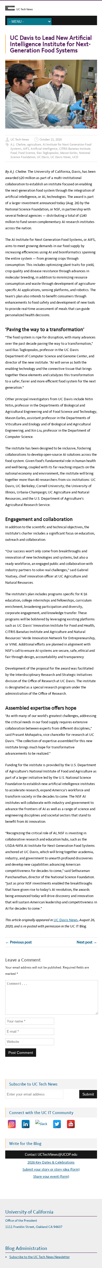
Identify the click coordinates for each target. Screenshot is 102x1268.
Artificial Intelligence (44, 149)
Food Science (26, 153)
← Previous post (18, 942)
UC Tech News (19, 139)
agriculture (34, 144)
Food (13, 153)
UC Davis (43, 157)
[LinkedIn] (25, 1124)
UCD (75, 157)
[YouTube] (70, 1124)
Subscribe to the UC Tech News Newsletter (39, 1257)
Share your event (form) (51, 1176)
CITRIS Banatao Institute (74, 149)
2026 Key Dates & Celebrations (51, 1162)
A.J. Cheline (18, 144)
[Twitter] (57, 1124)
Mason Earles (68, 153)
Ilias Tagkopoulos (48, 153)
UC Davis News (60, 157)
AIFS (26, 149)
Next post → (87, 942)
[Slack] (41, 1124)
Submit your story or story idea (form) (51, 1169)
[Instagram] (11, 1124)
